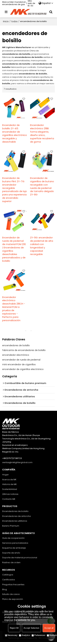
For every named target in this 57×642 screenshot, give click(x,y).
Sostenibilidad (9, 489)
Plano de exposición (12, 599)
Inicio (6, 21)
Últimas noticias (10, 494)
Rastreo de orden (11, 562)
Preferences (39, 635)
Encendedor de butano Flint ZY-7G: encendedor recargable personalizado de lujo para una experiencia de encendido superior (14, 190)
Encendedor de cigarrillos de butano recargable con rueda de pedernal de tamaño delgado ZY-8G (42, 186)
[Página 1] (25, 330)
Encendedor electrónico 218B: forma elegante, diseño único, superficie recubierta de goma (42, 133)
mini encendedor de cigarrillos (19, 364)
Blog (4, 589)
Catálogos (7, 574)
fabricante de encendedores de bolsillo (24, 350)
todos (14, 21)
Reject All (14, 628)
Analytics (26, 635)
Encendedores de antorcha (16, 516)
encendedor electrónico (15, 355)
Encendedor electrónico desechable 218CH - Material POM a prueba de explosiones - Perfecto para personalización (13, 309)
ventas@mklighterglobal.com (17, 462)
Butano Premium (10, 525)
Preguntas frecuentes (13, 584)
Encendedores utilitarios (14, 521)
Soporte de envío (11, 552)
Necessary (12, 635)
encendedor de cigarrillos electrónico (23, 369)
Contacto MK (8, 499)
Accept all (49, 628)
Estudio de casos (11, 594)
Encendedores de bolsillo (15, 511)
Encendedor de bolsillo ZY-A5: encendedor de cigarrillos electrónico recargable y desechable (14, 133)
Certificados (8, 579)
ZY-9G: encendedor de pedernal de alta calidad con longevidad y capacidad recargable (41, 246)
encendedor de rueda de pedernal (21, 359)
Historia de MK (9, 484)
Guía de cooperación (13, 538)
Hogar (5, 474)
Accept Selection (31, 628)
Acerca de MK (9, 479)
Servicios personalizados (15, 543)
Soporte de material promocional (19, 557)
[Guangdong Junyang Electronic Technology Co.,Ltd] (28, 12)
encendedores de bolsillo (16, 345)
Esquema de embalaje (14, 548)
